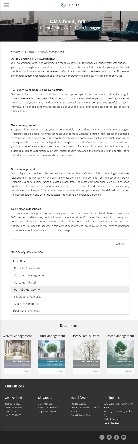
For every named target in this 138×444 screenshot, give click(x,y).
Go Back (120, 243)
